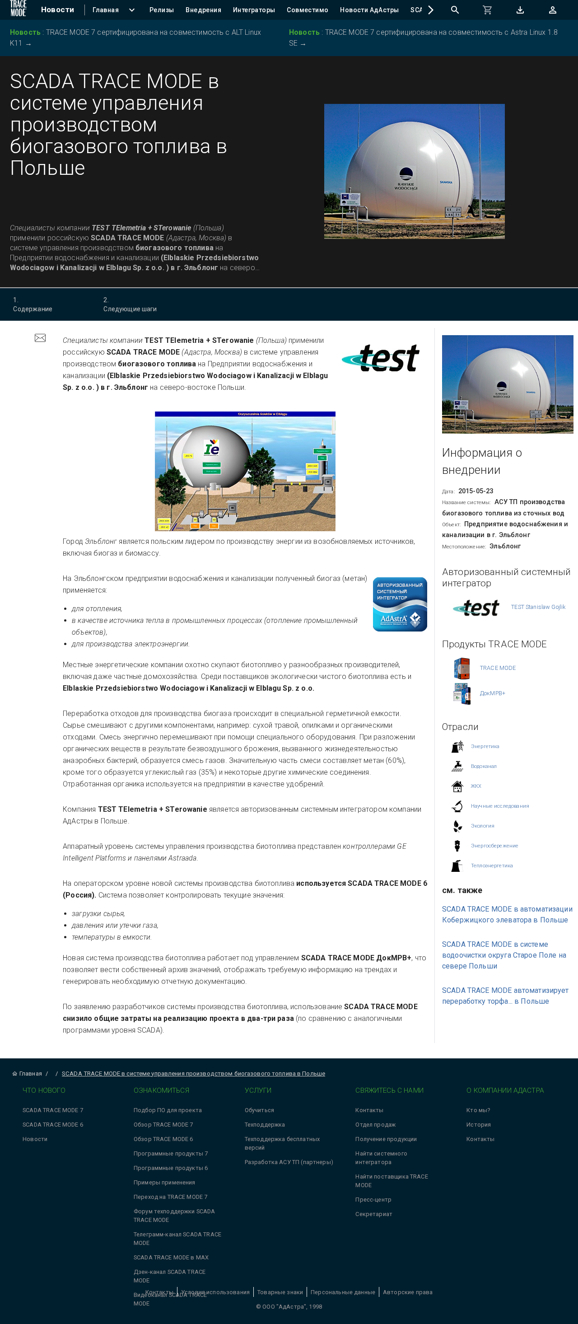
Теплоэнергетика (492, 865)
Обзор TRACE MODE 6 (163, 1139)
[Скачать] (520, 10)
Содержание (32, 304)
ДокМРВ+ (492, 692)
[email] (40, 339)
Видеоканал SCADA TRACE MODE (170, 1299)
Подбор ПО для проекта (168, 1110)
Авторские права (408, 1292)
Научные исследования (500, 806)
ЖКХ (476, 786)
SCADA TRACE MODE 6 (53, 1124)
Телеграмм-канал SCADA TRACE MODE (177, 1238)
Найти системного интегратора (381, 1157)
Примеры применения (165, 1182)
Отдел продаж (375, 1124)
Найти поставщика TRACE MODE (391, 1180)
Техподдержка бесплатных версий (282, 1143)
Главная (30, 1073)
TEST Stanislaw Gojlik (538, 606)
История (478, 1124)
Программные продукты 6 (171, 1168)
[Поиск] (455, 10)
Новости (35, 1139)
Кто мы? (478, 1110)
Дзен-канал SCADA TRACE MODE (169, 1276)
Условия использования (215, 1292)
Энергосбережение (494, 845)
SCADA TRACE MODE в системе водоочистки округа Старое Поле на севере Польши (504, 955)
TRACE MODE (498, 667)
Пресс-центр (373, 1199)
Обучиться (259, 1110)
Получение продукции (386, 1139)
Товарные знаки (280, 1292)
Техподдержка (265, 1124)
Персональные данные (343, 1292)
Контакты (369, 1110)
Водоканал (484, 766)
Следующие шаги (130, 304)
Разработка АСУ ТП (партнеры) (289, 1162)
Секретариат (373, 1214)
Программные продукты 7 (171, 1153)
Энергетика (485, 746)
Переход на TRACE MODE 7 (170, 1196)
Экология (482, 825)
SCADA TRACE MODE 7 (53, 1110)
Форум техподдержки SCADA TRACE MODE (174, 1215)
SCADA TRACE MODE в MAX (171, 1257)
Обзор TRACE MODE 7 (163, 1124)
